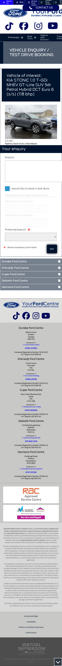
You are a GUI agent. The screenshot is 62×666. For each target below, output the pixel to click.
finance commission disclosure (31, 627)
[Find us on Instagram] (38, 27)
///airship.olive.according (31, 407)
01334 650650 (31, 410)
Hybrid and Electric (45, 37)
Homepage (14, 37)
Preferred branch (15, 229)
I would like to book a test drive (29, 188)
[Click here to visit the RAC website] (31, 494)
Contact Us (44, 8)
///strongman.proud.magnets (31, 469)
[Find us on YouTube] (52, 27)
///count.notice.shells (31, 345)
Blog (21, 2)
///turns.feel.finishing (31, 376)
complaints (31, 622)
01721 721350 (31, 472)
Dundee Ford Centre (48, 2)
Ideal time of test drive (19, 215)
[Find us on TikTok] (9, 27)
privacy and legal (31, 616)
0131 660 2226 (31, 441)
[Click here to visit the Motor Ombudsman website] (31, 513)
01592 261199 (31, 379)
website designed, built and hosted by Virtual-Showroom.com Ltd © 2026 (31, 660)
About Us (8, 2)
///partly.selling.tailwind (31, 438)
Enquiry (9, 157)
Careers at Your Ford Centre (34, 2)
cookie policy (31, 633)
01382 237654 (31, 348)
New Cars (30, 37)
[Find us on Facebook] (23, 27)
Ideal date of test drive (19, 201)
